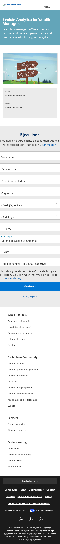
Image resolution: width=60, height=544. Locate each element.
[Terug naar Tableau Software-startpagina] (14, 3)
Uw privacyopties (44, 510)
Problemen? (30, 297)
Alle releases (14, 466)
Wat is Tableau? (18, 314)
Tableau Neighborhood (21, 393)
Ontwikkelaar (36, 489)
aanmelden (49, 145)
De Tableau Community (23, 357)
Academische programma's (22, 399)
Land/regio (7, 236)
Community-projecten (20, 387)
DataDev (12, 381)
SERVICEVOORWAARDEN (30, 496)
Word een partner (17, 430)
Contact (12, 345)
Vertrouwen (11, 489)
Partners (13, 418)
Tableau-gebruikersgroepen (23, 369)
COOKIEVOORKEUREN (16, 510)
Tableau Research (17, 339)
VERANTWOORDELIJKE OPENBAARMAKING (29, 503)
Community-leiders (18, 375)
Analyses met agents (19, 320)
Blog (23, 489)
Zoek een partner (17, 424)
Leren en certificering (19, 454)
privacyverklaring (11, 278)
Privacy (48, 496)
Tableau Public (16, 363)
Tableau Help (15, 460)
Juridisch (10, 496)
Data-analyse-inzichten (20, 333)
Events (11, 405)
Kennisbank (14, 448)
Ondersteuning (17, 442)
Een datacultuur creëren (21, 327)
